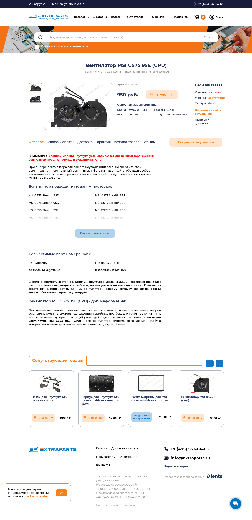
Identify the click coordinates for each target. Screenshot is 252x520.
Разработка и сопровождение (184, 476)
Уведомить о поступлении (141, 417)
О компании (161, 17)
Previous (210, 363)
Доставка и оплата (106, 17)
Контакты (181, 17)
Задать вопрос (176, 466)
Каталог (79, 17)
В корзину (164, 94)
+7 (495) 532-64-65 (190, 449)
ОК (61, 492)
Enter (208, 37)
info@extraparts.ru (190, 458)
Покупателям (134, 17)
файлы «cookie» (37, 496)
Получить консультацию (196, 142)
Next (219, 363)
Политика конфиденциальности (117, 505)
